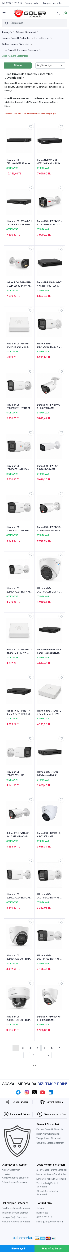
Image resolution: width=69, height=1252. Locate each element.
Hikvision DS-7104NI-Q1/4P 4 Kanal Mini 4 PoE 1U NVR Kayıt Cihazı (18, 345)
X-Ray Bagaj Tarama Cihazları (51, 1170)
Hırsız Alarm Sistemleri (48, 1134)
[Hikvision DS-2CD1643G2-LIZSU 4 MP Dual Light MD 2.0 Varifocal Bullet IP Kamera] (49, 324)
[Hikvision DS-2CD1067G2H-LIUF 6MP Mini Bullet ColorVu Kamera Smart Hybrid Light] (19, 446)
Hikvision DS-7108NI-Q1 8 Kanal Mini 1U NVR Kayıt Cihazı (19, 651)
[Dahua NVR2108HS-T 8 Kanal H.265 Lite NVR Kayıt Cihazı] (49, 630)
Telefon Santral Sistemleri (15, 1212)
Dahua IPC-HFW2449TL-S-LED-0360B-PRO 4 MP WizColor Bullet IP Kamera (18, 284)
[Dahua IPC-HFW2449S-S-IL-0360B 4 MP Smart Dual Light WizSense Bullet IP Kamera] (49, 507)
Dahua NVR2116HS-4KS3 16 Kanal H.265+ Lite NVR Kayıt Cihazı (48, 162)
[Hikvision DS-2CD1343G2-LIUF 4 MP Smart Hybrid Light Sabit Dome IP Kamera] (19, 936)
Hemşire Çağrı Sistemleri (14, 1217)
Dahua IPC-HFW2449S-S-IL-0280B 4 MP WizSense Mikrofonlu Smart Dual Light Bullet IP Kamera (49, 407)
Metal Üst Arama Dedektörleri (51, 1174)
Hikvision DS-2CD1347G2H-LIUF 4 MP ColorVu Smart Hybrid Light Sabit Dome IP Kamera (49, 590)
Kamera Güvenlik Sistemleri (50, 1129)
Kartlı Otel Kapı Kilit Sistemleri (51, 1179)
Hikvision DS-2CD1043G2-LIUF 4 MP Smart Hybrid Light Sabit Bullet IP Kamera (49, 896)
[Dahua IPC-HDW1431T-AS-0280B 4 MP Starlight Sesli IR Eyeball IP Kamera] (49, 813)
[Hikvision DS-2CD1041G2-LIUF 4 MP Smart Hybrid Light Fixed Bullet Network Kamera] (49, 936)
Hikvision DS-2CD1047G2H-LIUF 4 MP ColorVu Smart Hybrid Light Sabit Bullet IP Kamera (18, 590)
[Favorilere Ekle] (31, 127)
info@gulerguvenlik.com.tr (49, 1221)
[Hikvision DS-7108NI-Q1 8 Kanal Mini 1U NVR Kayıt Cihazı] (19, 630)
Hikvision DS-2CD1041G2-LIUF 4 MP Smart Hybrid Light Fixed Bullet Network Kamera (48, 957)
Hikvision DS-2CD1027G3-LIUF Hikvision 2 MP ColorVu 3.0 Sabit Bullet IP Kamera (18, 774)
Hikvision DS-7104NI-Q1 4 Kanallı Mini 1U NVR (49, 712)
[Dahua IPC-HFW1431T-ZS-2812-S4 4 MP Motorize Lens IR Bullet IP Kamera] (49, 446)
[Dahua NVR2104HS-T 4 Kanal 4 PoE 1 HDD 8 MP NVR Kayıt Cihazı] (19, 691)
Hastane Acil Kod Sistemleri (16, 1221)
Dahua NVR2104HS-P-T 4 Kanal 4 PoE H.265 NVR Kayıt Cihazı (49, 284)
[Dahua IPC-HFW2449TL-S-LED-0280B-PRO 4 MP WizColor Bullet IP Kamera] (49, 201)
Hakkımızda (42, 1212)
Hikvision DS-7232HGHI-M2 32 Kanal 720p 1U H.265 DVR (18, 162)
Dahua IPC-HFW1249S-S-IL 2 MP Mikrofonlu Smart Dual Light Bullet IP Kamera (18, 835)
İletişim (40, 1208)
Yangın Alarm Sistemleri (48, 1138)
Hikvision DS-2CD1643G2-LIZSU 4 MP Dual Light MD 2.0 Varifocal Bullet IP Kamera (49, 345)
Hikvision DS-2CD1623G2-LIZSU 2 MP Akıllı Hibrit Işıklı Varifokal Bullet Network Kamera (19, 407)
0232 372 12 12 (44, 1217)
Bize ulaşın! (18, 1248)
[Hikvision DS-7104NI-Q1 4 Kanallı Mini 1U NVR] (49, 691)
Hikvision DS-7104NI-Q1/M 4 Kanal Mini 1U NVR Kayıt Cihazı (48, 774)
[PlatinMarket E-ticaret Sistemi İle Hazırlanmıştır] (23, 1238)
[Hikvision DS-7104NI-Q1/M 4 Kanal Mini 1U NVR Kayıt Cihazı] (49, 752)
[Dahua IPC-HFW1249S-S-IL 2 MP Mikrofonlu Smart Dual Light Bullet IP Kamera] (19, 813)
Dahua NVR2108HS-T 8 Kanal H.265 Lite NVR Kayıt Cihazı (49, 651)
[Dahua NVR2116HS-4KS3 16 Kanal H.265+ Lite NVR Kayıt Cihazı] (49, 140)
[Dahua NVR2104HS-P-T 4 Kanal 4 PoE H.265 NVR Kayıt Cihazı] (49, 263)
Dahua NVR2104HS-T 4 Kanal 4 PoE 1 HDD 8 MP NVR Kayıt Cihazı (18, 712)
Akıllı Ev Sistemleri (11, 1170)
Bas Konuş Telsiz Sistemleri (16, 1208)
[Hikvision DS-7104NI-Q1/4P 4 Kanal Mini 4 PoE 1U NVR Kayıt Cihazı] (19, 324)
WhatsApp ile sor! (52, 1248)
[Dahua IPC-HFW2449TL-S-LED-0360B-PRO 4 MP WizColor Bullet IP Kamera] (19, 263)
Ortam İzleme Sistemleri (14, 1182)
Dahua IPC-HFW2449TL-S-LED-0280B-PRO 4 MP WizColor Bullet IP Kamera (49, 223)
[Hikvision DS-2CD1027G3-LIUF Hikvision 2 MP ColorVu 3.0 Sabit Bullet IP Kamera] (19, 752)
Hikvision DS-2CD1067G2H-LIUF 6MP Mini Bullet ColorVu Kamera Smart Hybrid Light (18, 468)
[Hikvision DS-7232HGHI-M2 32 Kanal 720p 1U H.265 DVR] (19, 140)
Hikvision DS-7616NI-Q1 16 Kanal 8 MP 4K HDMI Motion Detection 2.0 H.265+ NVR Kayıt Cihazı (19, 223)
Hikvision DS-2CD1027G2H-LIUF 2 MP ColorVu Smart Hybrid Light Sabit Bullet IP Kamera (18, 896)
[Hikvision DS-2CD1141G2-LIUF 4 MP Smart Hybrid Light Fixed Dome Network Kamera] (19, 997)
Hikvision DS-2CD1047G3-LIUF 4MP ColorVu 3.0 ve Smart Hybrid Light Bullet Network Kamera (17, 529)
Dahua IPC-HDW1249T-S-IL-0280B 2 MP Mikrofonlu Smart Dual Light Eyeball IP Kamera (49, 1018)
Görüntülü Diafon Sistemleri (50, 1143)
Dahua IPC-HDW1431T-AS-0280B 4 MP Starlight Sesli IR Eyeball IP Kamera (49, 835)
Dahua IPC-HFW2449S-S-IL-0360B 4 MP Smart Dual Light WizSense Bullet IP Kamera (49, 529)
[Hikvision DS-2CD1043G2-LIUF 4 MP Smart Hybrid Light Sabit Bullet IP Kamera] (49, 875)
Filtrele (18, 65)
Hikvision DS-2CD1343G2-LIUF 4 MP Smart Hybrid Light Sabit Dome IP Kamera (19, 957)
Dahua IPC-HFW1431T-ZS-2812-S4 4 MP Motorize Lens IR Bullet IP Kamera (49, 468)
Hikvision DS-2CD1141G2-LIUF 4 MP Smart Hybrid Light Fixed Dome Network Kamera (18, 1018)
